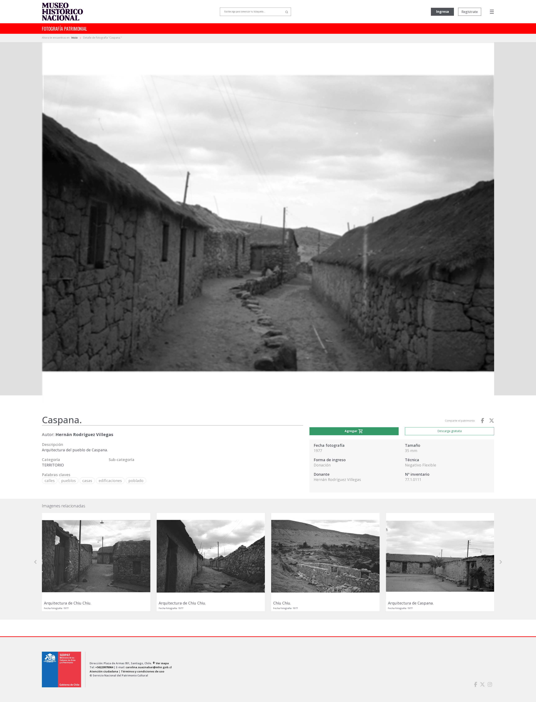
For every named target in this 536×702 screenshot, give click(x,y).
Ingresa (442, 11)
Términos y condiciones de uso (142, 671)
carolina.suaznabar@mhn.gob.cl (149, 667)
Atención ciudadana (104, 671)
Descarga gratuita (449, 431)
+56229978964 (104, 667)
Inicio (74, 37)
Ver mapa (160, 663)
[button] (35, 562)
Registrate (469, 11)
